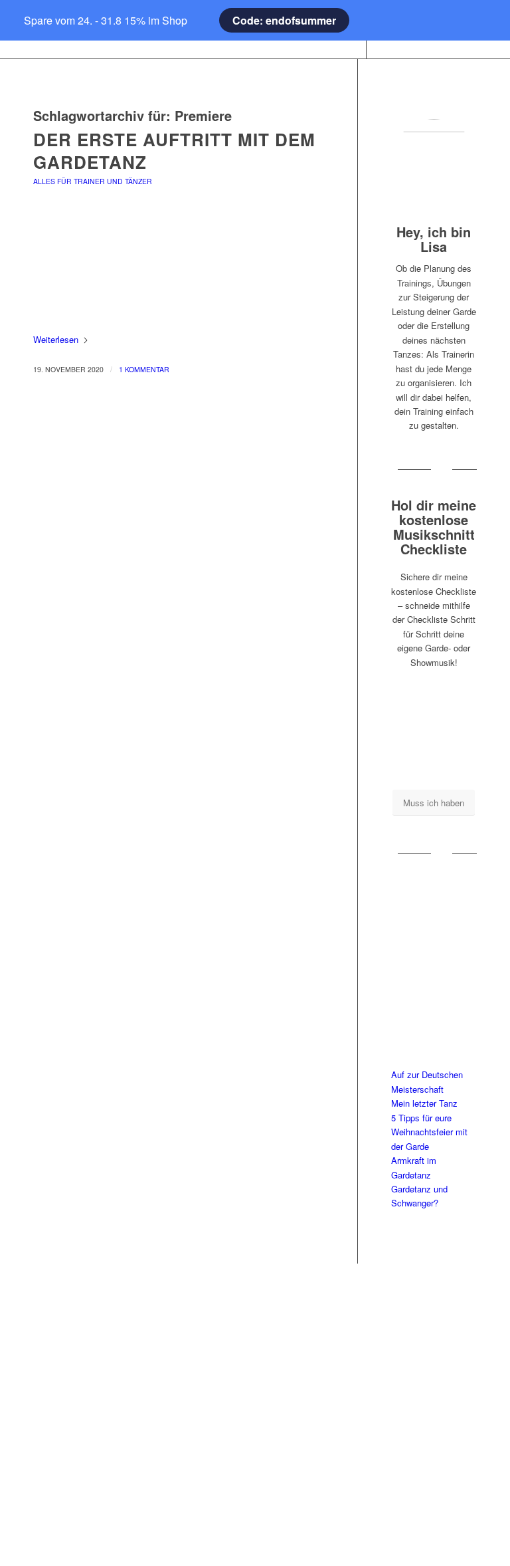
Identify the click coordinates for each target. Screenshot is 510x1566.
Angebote (98, 1412)
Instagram (411, 1326)
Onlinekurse (98, 1347)
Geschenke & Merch (97, 1369)
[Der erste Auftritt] (178, 273)
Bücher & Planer (97, 1326)
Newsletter (254, 1492)
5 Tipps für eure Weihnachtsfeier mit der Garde (429, 1132)
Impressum (254, 1326)
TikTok (412, 1369)
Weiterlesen (55, 339)
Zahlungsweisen (255, 1426)
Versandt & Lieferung (254, 1470)
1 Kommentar (144, 369)
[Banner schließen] (30, 21)
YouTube (412, 1347)
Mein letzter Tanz (424, 1103)
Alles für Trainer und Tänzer (92, 181)
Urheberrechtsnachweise (255, 1405)
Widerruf (255, 1448)
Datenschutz (254, 1383)
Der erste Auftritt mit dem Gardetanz (174, 150)
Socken (98, 1391)
